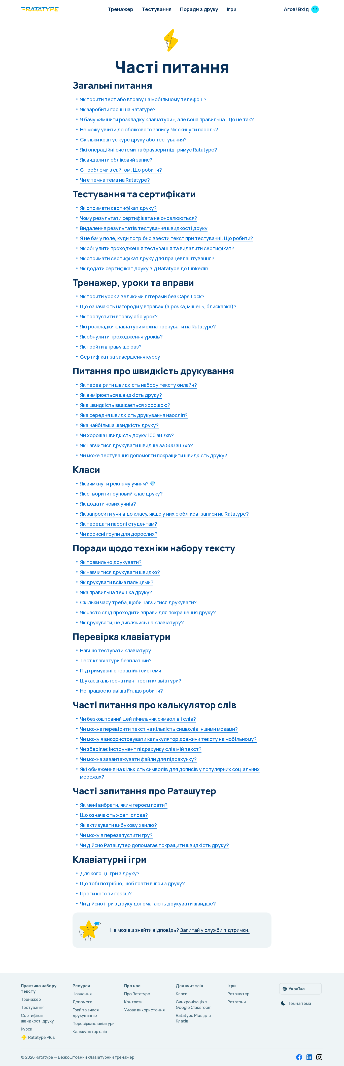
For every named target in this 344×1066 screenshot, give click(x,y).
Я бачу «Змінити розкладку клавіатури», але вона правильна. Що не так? (167, 119)
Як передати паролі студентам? (118, 523)
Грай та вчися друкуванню (86, 1012)
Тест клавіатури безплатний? (116, 660)
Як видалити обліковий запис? (116, 159)
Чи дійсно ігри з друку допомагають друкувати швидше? (148, 903)
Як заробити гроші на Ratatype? (118, 109)
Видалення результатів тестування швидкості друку (144, 228)
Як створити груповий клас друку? (121, 493)
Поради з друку (199, 9)
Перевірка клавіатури (94, 1023)
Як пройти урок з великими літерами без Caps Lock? (142, 296)
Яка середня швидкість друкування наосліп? (134, 415)
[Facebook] (299, 1057)
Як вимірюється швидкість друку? (121, 395)
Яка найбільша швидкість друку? (119, 425)
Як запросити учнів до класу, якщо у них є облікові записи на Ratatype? (164, 513)
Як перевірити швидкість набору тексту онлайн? (138, 385)
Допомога (82, 1002)
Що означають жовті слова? (114, 815)
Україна (297, 989)
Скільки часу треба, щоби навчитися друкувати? (138, 602)
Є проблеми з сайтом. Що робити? (121, 169)
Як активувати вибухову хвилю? (118, 825)
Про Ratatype (137, 994)
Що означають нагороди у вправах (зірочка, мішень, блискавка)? (158, 306)
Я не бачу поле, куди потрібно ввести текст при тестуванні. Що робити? (166, 238)
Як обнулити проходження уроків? (121, 336)
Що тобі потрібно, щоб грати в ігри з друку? (132, 883)
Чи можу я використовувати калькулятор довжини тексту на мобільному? (168, 739)
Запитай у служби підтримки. (215, 930)
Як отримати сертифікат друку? (118, 208)
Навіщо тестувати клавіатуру (115, 650)
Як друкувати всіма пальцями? (116, 582)
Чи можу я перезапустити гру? (116, 835)
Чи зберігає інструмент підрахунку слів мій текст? (140, 749)
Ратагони (236, 1002)
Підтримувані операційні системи (120, 670)
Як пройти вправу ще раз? (111, 346)
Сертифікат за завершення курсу (120, 356)
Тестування (156, 9)
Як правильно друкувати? (111, 562)
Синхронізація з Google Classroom (194, 1004)
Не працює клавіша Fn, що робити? (121, 690)
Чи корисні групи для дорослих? (118, 533)
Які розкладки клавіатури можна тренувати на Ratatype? (148, 326)
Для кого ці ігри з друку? (110, 873)
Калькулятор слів (90, 1031)
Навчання (82, 994)
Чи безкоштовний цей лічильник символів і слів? (138, 718)
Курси (26, 1029)
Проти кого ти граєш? (106, 893)
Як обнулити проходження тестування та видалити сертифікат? (157, 248)
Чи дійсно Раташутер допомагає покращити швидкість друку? (154, 845)
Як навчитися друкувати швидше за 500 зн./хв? (136, 445)
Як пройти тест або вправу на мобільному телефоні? (143, 99)
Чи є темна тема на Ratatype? (115, 179)
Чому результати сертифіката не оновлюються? (138, 218)
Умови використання (144, 1010)
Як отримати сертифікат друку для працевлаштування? (147, 258)
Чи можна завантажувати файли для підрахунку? (138, 759)
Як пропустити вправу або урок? (119, 316)
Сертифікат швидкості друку (37, 1018)
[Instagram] (319, 1057)
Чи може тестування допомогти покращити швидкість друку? (153, 455)
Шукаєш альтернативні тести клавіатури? (130, 680)
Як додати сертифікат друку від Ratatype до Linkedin (144, 268)
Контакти (133, 1002)
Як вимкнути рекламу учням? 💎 (118, 483)
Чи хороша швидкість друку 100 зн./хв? (127, 435)
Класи (181, 994)
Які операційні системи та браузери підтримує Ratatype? (148, 149)
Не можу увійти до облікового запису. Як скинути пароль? (149, 129)
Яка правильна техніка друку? (116, 592)
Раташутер (238, 994)
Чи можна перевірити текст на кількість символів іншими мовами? (159, 729)
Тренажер (120, 9)
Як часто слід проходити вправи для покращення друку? (148, 612)
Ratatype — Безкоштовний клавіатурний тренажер (85, 1057)
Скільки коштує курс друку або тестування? (133, 139)
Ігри (231, 9)
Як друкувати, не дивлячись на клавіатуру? (132, 622)
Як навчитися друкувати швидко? (120, 572)
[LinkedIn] (309, 1057)
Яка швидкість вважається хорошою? (125, 405)
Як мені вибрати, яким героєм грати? (123, 805)
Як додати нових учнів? (108, 503)
